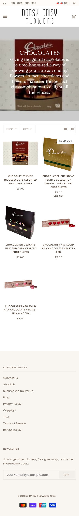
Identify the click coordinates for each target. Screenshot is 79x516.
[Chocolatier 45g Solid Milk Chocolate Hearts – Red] (58, 222)
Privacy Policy (12, 404)
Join (66, 474)
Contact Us (10, 378)
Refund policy (12, 430)
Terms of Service (14, 423)
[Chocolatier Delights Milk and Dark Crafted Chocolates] (20, 222)
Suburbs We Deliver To (18, 391)
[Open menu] (9, 16)
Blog (6, 397)
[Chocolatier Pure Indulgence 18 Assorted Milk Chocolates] (20, 154)
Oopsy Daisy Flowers (34, 495)
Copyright (9, 410)
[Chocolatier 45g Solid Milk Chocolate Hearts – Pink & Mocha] (20, 284)
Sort (26, 129)
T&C (6, 417)
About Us (9, 384)
